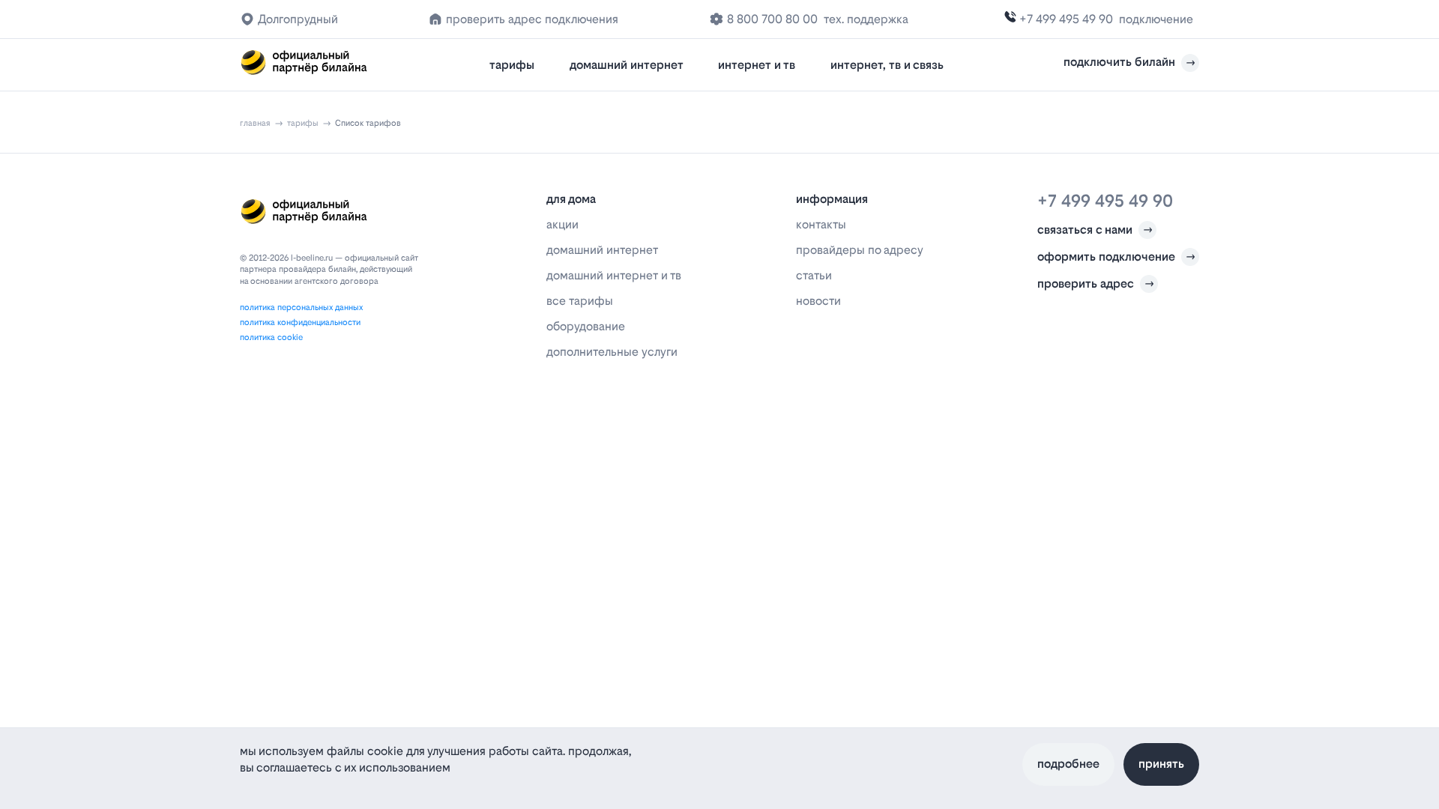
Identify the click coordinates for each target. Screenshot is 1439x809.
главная (255, 123)
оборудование (585, 326)
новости (818, 301)
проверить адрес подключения (532, 19)
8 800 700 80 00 (772, 19)
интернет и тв (756, 65)
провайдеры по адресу (859, 250)
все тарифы (579, 301)
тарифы (511, 65)
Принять (1161, 764)
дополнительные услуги (612, 352)
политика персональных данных (301, 307)
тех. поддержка (866, 19)
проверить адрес (1085, 283)
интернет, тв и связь (887, 65)
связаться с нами (1084, 229)
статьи (814, 275)
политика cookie (271, 337)
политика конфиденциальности (300, 322)
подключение (1156, 19)
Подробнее (1068, 764)
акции (562, 224)
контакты (821, 224)
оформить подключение (1106, 256)
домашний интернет (627, 65)
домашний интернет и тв (613, 275)
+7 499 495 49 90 (1066, 19)
